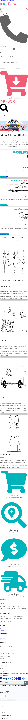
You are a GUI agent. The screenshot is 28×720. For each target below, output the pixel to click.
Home (12, 126)
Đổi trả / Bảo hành (4, 650)
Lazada (2, 630)
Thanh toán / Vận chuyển (6, 647)
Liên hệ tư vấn (5, 718)
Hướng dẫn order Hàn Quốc (14, 98)
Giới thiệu (3, 57)
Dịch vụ (10, 57)
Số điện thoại (3, 692)
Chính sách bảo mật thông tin (7, 653)
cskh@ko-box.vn (4, 672)
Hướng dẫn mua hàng (6, 715)
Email (1, 696)
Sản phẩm (3, 62)
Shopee (2, 629)
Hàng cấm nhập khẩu (5, 656)
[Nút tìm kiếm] (1, 11)
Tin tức (2, 68)
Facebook (2, 636)
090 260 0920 (3, 666)
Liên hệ (18, 68)
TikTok (1, 639)
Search (1, 681)
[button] (14, 120)
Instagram (2, 638)
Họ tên (1, 688)
